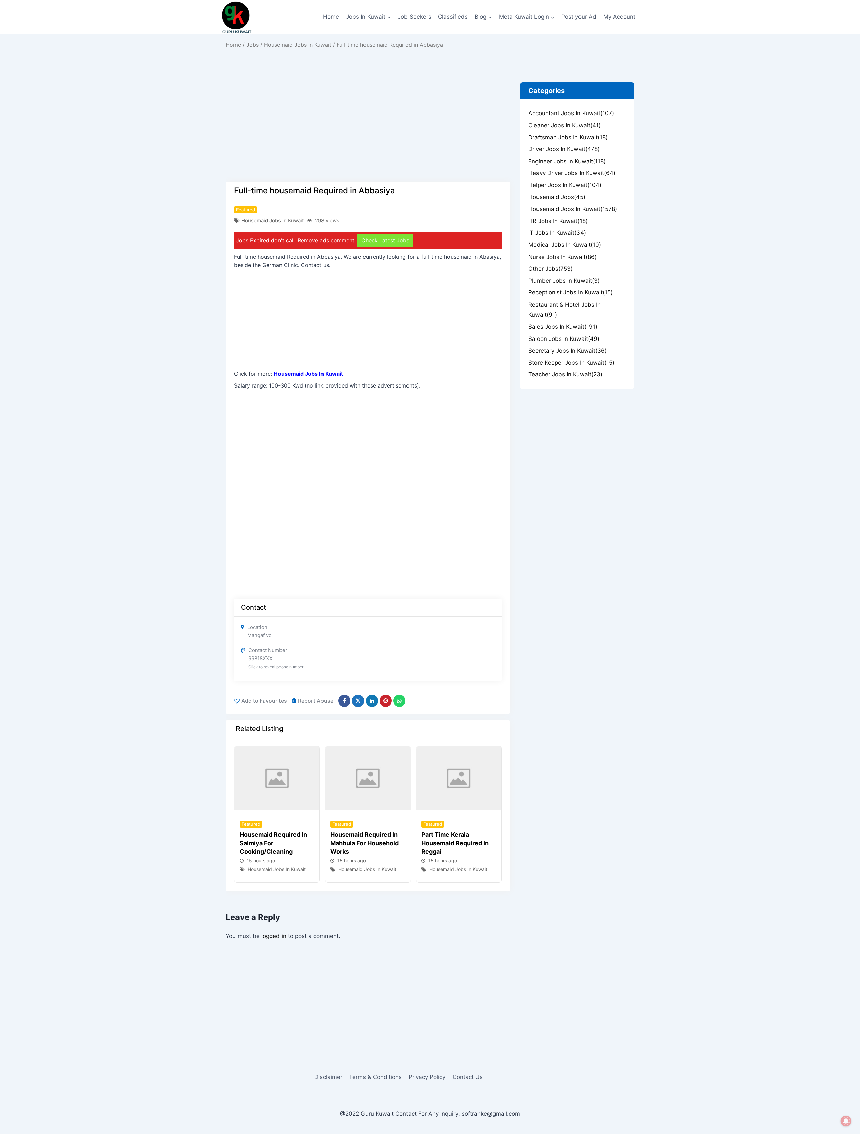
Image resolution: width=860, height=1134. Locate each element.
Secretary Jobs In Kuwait (567, 350)
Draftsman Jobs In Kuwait (568, 137)
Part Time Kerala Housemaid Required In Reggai (455, 843)
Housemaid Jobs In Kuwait (297, 44)
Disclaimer (328, 1077)
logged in (273, 936)
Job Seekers (414, 16)
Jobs (252, 44)
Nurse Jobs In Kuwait (562, 257)
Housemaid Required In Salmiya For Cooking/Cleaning (273, 843)
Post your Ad (578, 16)
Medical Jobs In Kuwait (564, 244)
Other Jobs (550, 268)
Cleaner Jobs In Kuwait (564, 125)
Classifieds (453, 16)
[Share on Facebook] (344, 701)
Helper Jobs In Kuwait (564, 185)
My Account (619, 16)
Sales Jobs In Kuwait (562, 326)
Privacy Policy (426, 1077)
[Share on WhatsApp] (399, 701)
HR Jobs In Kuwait (558, 221)
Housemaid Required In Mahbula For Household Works (364, 843)
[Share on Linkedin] (372, 701)
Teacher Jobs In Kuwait (565, 374)
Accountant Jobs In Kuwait (571, 113)
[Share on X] (358, 701)
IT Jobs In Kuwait (557, 232)
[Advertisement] (368, 132)
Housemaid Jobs (556, 197)
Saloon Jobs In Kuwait (563, 338)
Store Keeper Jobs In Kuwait (571, 362)
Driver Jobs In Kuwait (564, 149)
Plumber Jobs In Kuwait (564, 280)
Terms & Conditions (375, 1077)
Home (331, 16)
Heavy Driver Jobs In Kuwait (571, 173)
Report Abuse (315, 700)
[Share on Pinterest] (386, 701)
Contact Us (468, 1077)
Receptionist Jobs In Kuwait (570, 292)
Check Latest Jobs (385, 240)
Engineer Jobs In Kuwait (567, 161)
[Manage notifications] (846, 1121)
